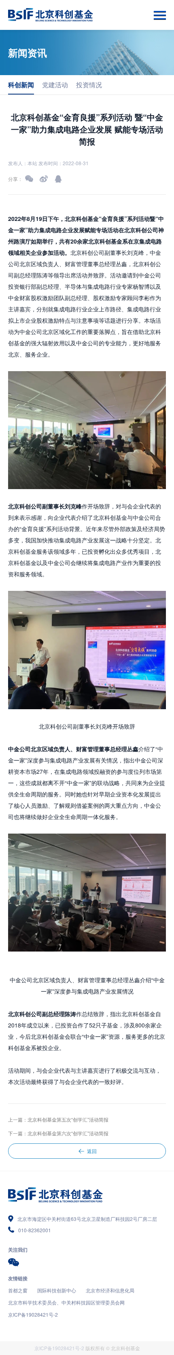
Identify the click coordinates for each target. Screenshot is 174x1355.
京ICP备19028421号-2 (33, 1314)
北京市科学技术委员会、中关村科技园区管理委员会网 (66, 1302)
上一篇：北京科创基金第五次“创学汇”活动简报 (58, 1119)
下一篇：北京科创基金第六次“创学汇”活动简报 (58, 1133)
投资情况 (89, 84)
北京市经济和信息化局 (110, 1290)
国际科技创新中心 (56, 1290)
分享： (15, 178)
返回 (92, 1150)
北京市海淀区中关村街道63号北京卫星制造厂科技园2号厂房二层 (87, 1218)
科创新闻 (21, 84)
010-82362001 (34, 1230)
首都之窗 (18, 1290)
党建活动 (55, 84)
